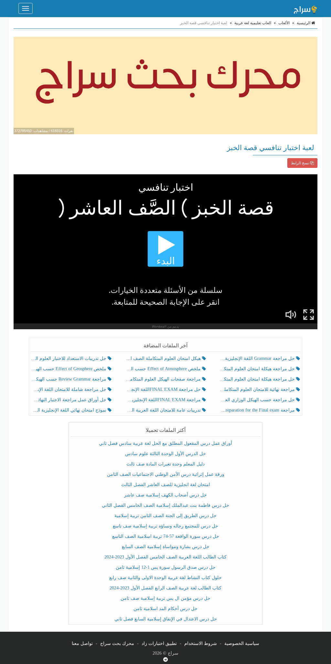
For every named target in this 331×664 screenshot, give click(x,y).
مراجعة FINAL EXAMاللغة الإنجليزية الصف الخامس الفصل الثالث (163, 399)
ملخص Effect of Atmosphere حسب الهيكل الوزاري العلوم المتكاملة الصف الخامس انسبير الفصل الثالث (163, 368)
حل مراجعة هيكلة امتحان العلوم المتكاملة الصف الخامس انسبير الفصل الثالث (257, 368)
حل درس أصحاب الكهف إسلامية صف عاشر (165, 495)
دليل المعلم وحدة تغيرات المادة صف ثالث (165, 464)
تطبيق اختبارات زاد (159, 643)
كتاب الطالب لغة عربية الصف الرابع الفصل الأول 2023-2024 (165, 588)
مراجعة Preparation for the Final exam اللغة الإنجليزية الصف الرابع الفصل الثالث (257, 410)
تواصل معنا (82, 643)
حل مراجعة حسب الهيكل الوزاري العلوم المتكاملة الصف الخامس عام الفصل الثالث (257, 399)
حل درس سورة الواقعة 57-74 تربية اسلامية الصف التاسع (165, 536)
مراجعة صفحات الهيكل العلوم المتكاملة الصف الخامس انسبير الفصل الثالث (163, 379)
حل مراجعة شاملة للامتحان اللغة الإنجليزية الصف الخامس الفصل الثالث (69, 389)
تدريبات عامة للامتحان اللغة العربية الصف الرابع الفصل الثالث (163, 410)
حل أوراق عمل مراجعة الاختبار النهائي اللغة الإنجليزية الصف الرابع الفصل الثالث (69, 399)
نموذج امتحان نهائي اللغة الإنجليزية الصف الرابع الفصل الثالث (69, 410)
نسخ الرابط (300, 163)
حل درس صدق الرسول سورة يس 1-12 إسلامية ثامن (166, 567)
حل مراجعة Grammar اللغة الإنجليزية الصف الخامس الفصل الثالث (257, 358)
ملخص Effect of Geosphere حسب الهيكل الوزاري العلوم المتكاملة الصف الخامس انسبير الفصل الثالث (69, 368)
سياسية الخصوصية (241, 643)
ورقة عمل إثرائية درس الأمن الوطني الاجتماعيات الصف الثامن (165, 474)
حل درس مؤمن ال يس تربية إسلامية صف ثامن (165, 598)
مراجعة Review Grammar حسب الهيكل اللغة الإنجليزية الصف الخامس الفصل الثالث (69, 379)
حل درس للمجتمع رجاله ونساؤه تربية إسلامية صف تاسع (165, 526)
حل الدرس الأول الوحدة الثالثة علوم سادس (165, 453)
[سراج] (305, 8)
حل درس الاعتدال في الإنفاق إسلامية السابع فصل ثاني (165, 619)
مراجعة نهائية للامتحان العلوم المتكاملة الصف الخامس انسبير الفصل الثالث (257, 389)
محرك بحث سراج (117, 643)
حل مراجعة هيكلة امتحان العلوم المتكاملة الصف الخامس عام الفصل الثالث (257, 379)
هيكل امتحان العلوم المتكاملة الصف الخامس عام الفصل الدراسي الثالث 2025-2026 (163, 358)
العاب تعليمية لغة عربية (252, 23)
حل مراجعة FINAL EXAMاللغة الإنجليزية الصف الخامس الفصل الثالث (163, 389)
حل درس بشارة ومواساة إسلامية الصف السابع (165, 546)
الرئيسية (304, 23)
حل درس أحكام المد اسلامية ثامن (165, 608)
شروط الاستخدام (200, 643)
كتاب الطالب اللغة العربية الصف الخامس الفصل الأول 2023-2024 (165, 557)
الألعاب (284, 23)
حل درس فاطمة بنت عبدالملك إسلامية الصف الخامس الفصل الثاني (165, 505)
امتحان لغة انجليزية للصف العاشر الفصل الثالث (165, 484)
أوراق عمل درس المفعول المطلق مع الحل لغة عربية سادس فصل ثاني (165, 443)
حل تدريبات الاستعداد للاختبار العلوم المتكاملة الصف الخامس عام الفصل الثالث (69, 358)
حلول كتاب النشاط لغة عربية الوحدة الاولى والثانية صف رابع (165, 577)
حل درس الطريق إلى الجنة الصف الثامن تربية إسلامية (165, 515)
